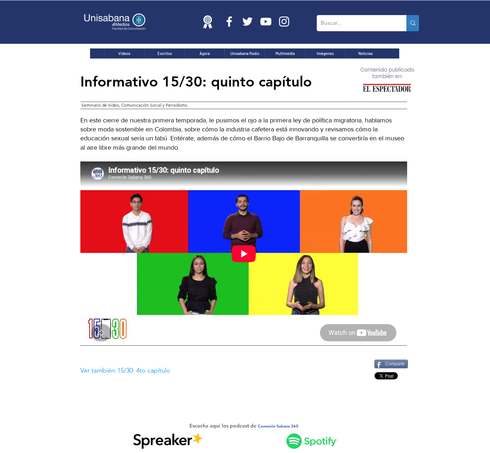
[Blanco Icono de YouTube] (266, 21)
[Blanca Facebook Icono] (229, 21)
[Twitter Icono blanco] (247, 21)
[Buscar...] (412, 23)
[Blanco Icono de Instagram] (284, 21)
